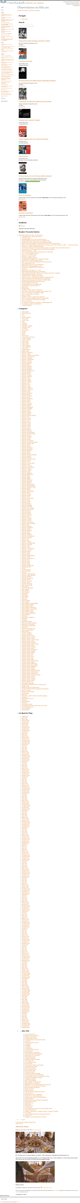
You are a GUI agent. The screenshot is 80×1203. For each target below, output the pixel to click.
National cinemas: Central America (30, 639)
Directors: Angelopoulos (28, 359)
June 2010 (24, 964)
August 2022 (25, 761)
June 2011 (24, 947)
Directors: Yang (26, 562)
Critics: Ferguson (26, 345)
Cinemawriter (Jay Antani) (31, 1042)
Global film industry (27, 621)
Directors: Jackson (26, 438)
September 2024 (26, 730)
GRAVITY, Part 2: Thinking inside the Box (32, 275)
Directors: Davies (26, 394)
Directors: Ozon (26, 496)
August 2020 (25, 793)
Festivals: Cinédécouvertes (28, 574)
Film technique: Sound (27, 610)
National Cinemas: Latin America (30, 660)
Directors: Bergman (27, 369)
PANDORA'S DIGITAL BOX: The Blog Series (34, 684)
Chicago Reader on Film (31, 1038)
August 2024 (25, 731)
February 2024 (25, 737)
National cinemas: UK (27, 681)
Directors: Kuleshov (27, 457)
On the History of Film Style (6, 17)
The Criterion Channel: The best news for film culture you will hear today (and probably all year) (46, 247)
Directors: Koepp (26, 453)
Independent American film (28, 625)
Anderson (24, 323)
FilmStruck (24, 618)
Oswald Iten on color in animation (33, 1094)
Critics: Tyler (25, 348)
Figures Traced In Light (5, 34)
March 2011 (25, 952)
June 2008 (24, 998)
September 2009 (26, 977)
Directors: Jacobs (26, 439)
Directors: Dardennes (27, 393)
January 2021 (25, 786)
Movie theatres (25, 631)
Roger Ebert (25, 287)
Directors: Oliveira (26, 494)
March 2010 (25, 968)
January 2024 (25, 739)
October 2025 (25, 723)
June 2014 (24, 897)
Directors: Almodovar (27, 352)
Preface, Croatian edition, (7, 91)
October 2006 (25, 1026)
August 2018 (25, 827)
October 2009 (25, 975)
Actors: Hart (25, 318)
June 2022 (24, 764)
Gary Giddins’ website (30, 1062)
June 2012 (24, 931)
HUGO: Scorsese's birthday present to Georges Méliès (35, 298)
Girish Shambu (28, 1063)
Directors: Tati (25, 540)
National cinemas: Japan (28, 659)
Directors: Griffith (26, 425)
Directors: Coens (26, 384)
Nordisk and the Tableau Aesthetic (7, 74)
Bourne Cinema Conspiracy (32, 1035)
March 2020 (25, 800)
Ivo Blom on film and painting (32, 1073)
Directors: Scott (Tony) (27, 522)
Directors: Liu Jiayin (27, 466)
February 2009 (25, 987)
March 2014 (25, 901)
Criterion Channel (26, 339)
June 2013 (24, 914)
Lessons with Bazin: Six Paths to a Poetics (7, 57)
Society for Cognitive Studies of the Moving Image (34, 695)
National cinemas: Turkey (28, 680)
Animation (24, 324)
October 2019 (25, 807)
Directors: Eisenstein (27, 404)
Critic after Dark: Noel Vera (32, 1049)
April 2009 (24, 984)
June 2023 (24, 747)
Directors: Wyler (26, 561)
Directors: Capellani (27, 376)
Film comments (25, 589)
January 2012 (25, 938)
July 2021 (24, 778)
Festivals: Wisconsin (27, 583)
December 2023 (26, 740)
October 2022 (25, 758)
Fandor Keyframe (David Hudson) (33, 1053)
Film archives (25, 586)
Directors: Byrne (26, 373)
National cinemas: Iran (27, 655)
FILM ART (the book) (27, 588)
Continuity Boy (29, 1048)
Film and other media (27, 585)
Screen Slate (28, 1104)
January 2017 (25, 853)
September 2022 (26, 760)
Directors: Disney (26, 400)
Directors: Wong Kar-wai (28, 558)
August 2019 (25, 810)
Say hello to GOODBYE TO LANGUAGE (33, 267)
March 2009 (25, 985)
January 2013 (25, 921)
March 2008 (25, 1002)
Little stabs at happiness (28, 630)
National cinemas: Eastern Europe (30, 644)
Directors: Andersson (27, 358)
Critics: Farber (25, 344)
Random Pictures (29, 1098)
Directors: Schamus (26, 517)
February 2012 (25, 936)
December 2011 (26, 939)
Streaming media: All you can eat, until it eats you (34, 239)
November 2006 (26, 1024)
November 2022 (26, 757)
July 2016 (24, 862)
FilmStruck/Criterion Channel (32, 1059)
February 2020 (25, 802)
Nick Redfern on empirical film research (35, 1091)
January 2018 (25, 837)
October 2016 (25, 858)
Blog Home (25, 19)
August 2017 (25, 844)
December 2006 (26, 1023)
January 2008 (25, 1005)
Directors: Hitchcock (27, 431)
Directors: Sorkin (26, 529)
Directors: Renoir (26, 510)
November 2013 (26, 907)
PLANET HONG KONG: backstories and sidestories (35, 688)
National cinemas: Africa (28, 635)
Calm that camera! (26, 238)
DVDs (23, 568)
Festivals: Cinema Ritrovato (29, 575)
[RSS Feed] (22, 226)
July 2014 (24, 895)
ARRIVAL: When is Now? (28, 256)
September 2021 (26, 775)
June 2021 (24, 779)
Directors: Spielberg (27, 530)
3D (22, 314)
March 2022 (25, 768)
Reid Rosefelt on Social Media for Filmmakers (36, 1100)
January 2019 (25, 820)
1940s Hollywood (26, 313)
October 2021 (25, 774)
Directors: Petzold (26, 503)
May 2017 (24, 848)
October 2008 (25, 992)
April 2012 (24, 933)
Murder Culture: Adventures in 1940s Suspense (6, 65)
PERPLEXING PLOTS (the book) (30, 687)
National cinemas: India (28, 653)
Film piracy (25, 599)
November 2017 (26, 839)
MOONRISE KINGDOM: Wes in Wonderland (33, 271)
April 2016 (24, 866)
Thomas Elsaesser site (30, 1110)
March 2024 (25, 736)
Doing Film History (4, 84)
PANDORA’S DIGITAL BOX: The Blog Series (31, 235)
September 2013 (26, 909)
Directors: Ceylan (26, 379)
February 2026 (25, 720)
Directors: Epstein (26, 405)
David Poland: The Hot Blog (32, 1052)
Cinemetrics (28, 1044)
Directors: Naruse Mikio (28, 491)
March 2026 (25, 719)
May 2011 (24, 949)
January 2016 (25, 870)
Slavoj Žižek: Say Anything (6, 93)
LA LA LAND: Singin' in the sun (30, 253)
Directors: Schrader (26, 519)
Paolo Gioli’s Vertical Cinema (6, 81)
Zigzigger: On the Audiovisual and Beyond (35, 1117)
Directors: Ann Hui (26, 360)
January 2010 (25, 971)
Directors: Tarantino (27, 537)
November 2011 (26, 940)
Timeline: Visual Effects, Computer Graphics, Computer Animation (41, 1111)
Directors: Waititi (26, 551)
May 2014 (24, 898)
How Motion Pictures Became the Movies (7, 49)
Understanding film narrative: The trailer (32, 274)
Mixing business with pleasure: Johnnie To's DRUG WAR (36, 280)
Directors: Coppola (26, 387)
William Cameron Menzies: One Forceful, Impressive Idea (6, 76)
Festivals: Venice (26, 582)
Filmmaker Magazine (30, 1058)
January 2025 (25, 726)
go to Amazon (22, 46)
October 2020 (25, 790)
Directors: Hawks (26, 428)
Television (24, 702)
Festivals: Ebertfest (26, 576)
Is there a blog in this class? (28, 628)
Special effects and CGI (28, 698)
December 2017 (26, 838)
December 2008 (26, 989)
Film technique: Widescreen (29, 613)
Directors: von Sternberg (28, 548)
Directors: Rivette (26, 513)
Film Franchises (26, 592)
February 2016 (25, 869)
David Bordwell (26, 349)
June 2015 (24, 880)
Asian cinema (25, 330)
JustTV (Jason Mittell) (30, 1080)
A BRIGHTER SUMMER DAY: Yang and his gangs (35, 259)
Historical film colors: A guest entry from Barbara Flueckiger (37, 242)
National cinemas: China (28, 641)
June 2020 (24, 796)
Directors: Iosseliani (27, 436)
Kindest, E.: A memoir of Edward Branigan (32, 246)
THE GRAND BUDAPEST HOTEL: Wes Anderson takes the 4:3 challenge (41, 273)
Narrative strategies (26, 632)
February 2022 (25, 769)
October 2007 (25, 1009)
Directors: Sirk (25, 524)
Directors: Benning (26, 368)
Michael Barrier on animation (32, 1083)
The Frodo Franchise (27, 704)
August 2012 (25, 928)
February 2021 (25, 785)
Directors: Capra (26, 377)
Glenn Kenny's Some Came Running (34, 1065)
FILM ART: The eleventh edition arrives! (32, 260)
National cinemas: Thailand (28, 679)
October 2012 (25, 925)
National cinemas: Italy (27, 658)
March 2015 (25, 884)
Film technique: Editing (27, 604)
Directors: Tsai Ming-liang (28, 543)
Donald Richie (25, 288)
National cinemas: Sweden (28, 676)
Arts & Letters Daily (30, 1034)
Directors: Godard (26, 422)
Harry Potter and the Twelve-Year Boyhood (32, 264)
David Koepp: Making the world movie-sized (33, 281)
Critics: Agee (25, 341)
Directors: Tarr (25, 538)
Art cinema (24, 328)
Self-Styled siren (29, 1105)
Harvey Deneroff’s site (30, 1069)
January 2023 (25, 754)
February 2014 (25, 902)
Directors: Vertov (26, 547)
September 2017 (26, 842)
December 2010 (26, 956)
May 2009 (24, 982)
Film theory (25, 616)
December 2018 (26, 821)
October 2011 (25, 942)
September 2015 (26, 876)
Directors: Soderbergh (27, 527)
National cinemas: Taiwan (28, 677)
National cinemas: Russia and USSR (31, 670)
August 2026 (25, 716)
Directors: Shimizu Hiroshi (28, 523)
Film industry (25, 596)
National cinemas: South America (30, 672)
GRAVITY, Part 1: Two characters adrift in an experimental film (38, 277)
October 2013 (25, 908)
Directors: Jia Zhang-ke (27, 440)
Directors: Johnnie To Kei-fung (29, 442)
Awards (24, 331)
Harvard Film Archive (30, 1067)
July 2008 (24, 996)
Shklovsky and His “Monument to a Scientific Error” (7, 62)
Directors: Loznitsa (26, 468)
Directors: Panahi (26, 501)
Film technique (25, 602)
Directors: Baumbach (27, 366)
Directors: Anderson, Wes (28, 356)
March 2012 (25, 935)
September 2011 (26, 943)
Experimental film (26, 569)
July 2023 (24, 746)
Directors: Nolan (26, 492)
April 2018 (24, 832)
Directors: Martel (26, 477)
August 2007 (25, 1012)
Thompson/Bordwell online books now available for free (36, 240)
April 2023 (24, 750)
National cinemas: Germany (29, 646)
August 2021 (25, 776)
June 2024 (24, 733)
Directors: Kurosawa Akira (28, 459)
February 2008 (25, 1003)
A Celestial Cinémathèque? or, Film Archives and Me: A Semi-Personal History (7, 60)
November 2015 (26, 873)
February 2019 (25, 818)
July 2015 (24, 879)
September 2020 (26, 792)
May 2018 (24, 831)
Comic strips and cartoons (28, 337)
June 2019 (24, 813)
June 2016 (24, 863)
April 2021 (24, 782)
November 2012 (26, 923)
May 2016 (24, 865)
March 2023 (25, 751)
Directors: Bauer (26, 365)
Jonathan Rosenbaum (30, 1079)
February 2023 (25, 753)
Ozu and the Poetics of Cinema (7, 36)
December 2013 (26, 905)
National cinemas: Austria (28, 638)
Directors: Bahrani (26, 363)
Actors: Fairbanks (26, 317)
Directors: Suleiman (27, 534)
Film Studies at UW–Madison (32, 1055)
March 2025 (25, 724)
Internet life (25, 627)
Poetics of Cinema (4, 33)
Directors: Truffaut (26, 541)
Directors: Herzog (26, 429)
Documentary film (26, 567)
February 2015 (25, 886)
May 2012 (24, 932)
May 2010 (24, 966)
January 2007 (25, 1022)
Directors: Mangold (26, 473)
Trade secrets (19, 1123)
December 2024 (26, 727)
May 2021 (24, 781)
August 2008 (25, 995)
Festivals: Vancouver (27, 581)
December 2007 (26, 1006)
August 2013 (25, 911)
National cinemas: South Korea (29, 673)
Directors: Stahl (26, 531)
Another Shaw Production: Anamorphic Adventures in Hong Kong (6, 79)
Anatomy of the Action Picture (6, 88)
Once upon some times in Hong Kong (26, 1122)
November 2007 (26, 1008)
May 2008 (24, 999)
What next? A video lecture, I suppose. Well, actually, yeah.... (37, 291)
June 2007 (24, 1015)
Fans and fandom (26, 571)
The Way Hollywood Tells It (6, 31)
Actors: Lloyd (25, 320)
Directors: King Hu (26, 450)
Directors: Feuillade (27, 412)
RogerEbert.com (29, 1102)
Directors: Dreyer (26, 401)
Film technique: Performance (29, 607)
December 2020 (26, 788)
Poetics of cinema (26, 690)
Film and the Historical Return (6, 94)
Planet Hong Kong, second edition (7, 29)
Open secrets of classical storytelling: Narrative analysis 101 (36, 261)
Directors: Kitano (26, 452)
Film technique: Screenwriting (29, 609)
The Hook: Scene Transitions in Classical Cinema (7, 86)
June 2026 (24, 717)
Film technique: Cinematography (30, 603)
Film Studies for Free (30, 1056)
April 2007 (24, 1017)
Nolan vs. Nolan (26, 295)
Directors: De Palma (27, 396)
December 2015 (26, 872)
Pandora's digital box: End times (30, 282)
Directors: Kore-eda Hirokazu (29, 454)
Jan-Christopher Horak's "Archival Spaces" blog (37, 1076)
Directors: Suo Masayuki (28, 536)
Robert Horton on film (30, 1101)
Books (23, 334)
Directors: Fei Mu (26, 410)
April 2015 (24, 883)
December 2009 (26, 973)
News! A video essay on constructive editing (33, 292)
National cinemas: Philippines (29, 666)
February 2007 (25, 1020)
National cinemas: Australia (28, 637)
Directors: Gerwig (26, 419)
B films (23, 332)
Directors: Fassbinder (27, 408)
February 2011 (25, 953)
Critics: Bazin (25, 342)
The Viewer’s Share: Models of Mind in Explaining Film (6, 67)
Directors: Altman (26, 353)
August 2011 (25, 945)
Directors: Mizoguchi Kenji (28, 487)
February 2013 (25, 919)
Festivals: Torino (26, 579)
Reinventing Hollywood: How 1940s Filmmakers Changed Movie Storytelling (7, 20)
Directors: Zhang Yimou (28, 565)
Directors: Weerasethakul (28, 555)
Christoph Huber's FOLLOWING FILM (35, 1039)
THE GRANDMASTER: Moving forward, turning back (36, 278)
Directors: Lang (26, 461)
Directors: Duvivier (26, 403)
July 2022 (24, 762)
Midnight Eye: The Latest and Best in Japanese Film (38, 1084)
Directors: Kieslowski (27, 449)
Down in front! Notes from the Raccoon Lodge (33, 299)
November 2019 (26, 806)
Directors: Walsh (26, 552)
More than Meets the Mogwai (32, 1087)
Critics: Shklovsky (26, 346)
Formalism (24, 620)
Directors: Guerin (26, 426)
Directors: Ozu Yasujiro (27, 498)
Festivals (24, 572)
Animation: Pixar (26, 327)
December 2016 (26, 855)
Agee (23, 321)
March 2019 (25, 817)
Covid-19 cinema (26, 338)
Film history (25, 595)
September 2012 (26, 926)
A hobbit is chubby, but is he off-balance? (32, 289)
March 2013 (25, 918)
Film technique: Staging (28, 611)
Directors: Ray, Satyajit (27, 509)
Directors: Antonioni (27, 362)
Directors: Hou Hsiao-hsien (28, 433)
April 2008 (24, 1001)
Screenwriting (25, 693)
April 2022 (24, 767)
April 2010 (24, 967)
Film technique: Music (27, 606)
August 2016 (25, 860)
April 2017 (24, 849)
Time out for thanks (22, 1126)
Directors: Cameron (27, 375)
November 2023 (26, 741)
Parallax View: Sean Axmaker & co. (34, 1095)
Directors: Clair (25, 383)
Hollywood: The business (28, 624)
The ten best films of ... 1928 (29, 250)
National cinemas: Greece (28, 648)
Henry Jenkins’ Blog (30, 1070)
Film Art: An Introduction (5, 22)
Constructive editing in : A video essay (7, 51)
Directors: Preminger (27, 505)
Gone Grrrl (24, 268)
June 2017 (24, 846)
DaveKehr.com (28, 1051)
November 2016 (26, 856)
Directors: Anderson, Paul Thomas (30, 355)
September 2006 (26, 1027)
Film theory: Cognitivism (28, 617)
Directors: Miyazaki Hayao (28, 485)
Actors (23, 316)
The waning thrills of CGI (28, 263)
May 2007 (24, 1016)
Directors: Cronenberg (27, 389)
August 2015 (25, 877)
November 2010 (26, 957)
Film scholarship (26, 600)
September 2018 (26, 825)
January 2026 (25, 722)
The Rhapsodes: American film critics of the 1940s (34, 705)
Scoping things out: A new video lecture (32, 284)
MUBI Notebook (29, 1090)
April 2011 (24, 950)
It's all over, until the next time (29, 257)
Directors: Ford (25, 417)
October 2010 (25, 959)
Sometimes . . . (25, 697)
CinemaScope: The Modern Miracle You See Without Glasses (7, 47)
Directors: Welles (26, 557)
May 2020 (24, 797)
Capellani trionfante (27, 305)
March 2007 (25, 1019)
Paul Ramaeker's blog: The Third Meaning (35, 1097)
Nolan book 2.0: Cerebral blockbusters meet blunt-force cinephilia (38, 249)
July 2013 (24, 912)
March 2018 (25, 834)
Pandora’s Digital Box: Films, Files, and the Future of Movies (7, 26)
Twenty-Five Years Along (7, 73)
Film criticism (25, 590)
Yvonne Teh (28, 1115)
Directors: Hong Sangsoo (28, 432)
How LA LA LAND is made (29, 254)
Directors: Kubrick (26, 456)
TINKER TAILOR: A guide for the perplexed (33, 296)
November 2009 (26, 974)
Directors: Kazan (26, 445)
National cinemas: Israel (28, 656)
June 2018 (24, 830)
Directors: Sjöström (26, 526)
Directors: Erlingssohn (27, 407)
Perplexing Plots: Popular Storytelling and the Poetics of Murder (6, 15)
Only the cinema (29, 1093)
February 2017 (25, 852)
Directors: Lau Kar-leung (28, 463)
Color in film (25, 335)
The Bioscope (28, 1107)
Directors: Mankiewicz (27, 474)
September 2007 (26, 1010)
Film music (24, 597)
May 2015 (24, 881)
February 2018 (25, 835)
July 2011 (24, 946)
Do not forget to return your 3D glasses (31, 304)
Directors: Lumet (26, 471)
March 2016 (25, 867)
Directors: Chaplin (26, 380)
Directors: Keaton (26, 446)
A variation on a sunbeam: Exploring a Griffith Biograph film (37, 302)
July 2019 (24, 811)
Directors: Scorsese (26, 520)
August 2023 (25, 744)
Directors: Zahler (26, 564)
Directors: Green (26, 424)
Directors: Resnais (26, 512)
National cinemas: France (28, 645)
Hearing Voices (3, 89)
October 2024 (25, 729)
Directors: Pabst (26, 499)
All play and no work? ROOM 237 (30, 285)
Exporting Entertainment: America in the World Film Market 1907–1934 (7, 39)
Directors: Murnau (26, 489)
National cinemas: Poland (28, 667)
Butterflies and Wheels (30, 1037)
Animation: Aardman (27, 325)
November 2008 (26, 991)
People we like (25, 686)
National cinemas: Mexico (28, 662)
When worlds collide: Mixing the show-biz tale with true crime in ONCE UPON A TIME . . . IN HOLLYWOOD (50, 245)
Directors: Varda (26, 545)
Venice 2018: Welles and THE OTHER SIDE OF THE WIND (37, 252)
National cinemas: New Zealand (30, 665)
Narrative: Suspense (27, 634)
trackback (18, 1191)
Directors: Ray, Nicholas (28, 508)
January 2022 (25, 771)
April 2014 (24, 900)
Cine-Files (27, 1041)
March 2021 (25, 783)
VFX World (28, 1112)
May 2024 (24, 734)
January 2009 (25, 988)
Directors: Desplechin (27, 398)
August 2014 (25, 894)
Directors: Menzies (26, 482)
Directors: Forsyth (26, 418)
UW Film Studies (26, 708)
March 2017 (25, 851)
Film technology (26, 614)
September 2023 (26, 743)
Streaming (24, 700)
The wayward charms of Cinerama (30, 294)
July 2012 (24, 929)
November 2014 (26, 890)
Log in (23, 1119)
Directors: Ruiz (25, 516)
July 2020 (24, 795)
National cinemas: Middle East (29, 663)
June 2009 (24, 981)
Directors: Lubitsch (26, 470)
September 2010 (26, 960)
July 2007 (24, 1013)
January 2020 (25, 803)
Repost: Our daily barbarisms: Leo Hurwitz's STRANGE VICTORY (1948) (41, 243)
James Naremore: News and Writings (34, 1074)
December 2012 (26, 922)
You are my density (26, 301)
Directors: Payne (26, 502)
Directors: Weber (26, 554)
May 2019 (24, 814)
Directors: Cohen (26, 386)
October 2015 (25, 874)
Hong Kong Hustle (29, 1072)
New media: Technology (28, 683)
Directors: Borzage (26, 372)
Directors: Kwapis (26, 460)
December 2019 (26, 804)
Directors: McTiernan (27, 480)
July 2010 (24, 963)
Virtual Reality (25, 709)
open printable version (36, 1129)
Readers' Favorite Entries (28, 691)
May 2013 (24, 915)
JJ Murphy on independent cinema (33, 1077)
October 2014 (25, 891)
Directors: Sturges (26, 533)
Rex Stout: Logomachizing (6, 55)
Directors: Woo (25, 560)
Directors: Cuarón (26, 390)
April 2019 (24, 816)
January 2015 (25, 887)
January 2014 (25, 904)
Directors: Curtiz (26, 391)
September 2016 (26, 859)
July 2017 (24, 845)
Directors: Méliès (26, 478)
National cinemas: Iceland (28, 652)
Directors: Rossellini (27, 515)
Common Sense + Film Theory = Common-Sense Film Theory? (7, 69)
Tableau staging (26, 701)
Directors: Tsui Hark (27, 544)
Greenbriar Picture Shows (31, 1066)
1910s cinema (25, 311)
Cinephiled (27, 1045)
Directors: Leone (26, 464)
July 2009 (24, 980)
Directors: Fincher (26, 414)
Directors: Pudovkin (27, 506)
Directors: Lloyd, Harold (28, 467)
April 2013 (24, 916)
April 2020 (24, 799)
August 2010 (25, 961)
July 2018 (24, 828)
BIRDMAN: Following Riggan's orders (32, 266)
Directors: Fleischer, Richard (29, 415)
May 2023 (24, 748)
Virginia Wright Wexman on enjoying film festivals (37, 1114)
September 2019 (26, 809)
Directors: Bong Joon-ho (28, 370)
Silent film (24, 694)
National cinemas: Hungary (28, 651)
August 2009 (25, 978)
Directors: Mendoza (27, 481)
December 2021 (26, 772)
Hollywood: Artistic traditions (29, 623)
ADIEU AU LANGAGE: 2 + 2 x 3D (31, 270)
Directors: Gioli (26, 421)
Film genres (25, 593)
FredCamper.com (29, 1060)
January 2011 (25, 954)
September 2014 (26, 893)
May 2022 (24, 765)
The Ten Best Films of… (28, 707)
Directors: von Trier (27, 550)
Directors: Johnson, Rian (28, 443)
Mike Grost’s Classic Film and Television (35, 1086)
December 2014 (26, 888)
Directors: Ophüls (26, 495)
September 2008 (26, 994)
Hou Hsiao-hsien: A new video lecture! (6, 45)
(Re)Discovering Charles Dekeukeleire (5, 83)
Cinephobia (28, 1046)
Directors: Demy (26, 397)
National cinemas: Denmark (29, 642)
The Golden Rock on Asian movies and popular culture (38, 1108)
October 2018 (25, 824)
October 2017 (25, 841)
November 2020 (26, 789)
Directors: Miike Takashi (28, 484)
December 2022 (26, 755)
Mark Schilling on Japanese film (33, 1081)
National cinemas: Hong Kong (29, 649)
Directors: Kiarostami (27, 447)
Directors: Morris (26, 488)
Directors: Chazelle (26, 382)
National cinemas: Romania (28, 669)
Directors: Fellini (26, 411)
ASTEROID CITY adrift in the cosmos (31, 236)
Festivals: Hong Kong (27, 578)
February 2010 (25, 970)
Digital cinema (25, 351)
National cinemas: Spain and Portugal (31, 674)
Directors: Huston (26, 435)
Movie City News (29, 1088)
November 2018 (26, 823)
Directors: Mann (26, 475)
